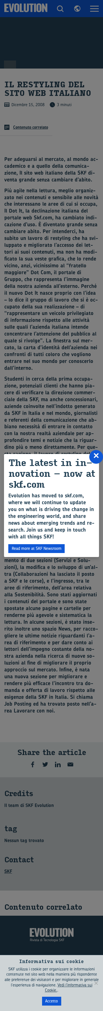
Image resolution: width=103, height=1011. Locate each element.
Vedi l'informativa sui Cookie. (68, 987)
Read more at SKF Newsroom (37, 548)
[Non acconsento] (96, 983)
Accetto (51, 1001)
